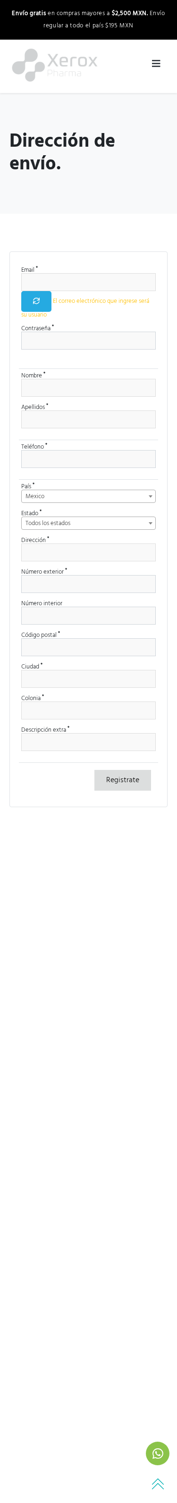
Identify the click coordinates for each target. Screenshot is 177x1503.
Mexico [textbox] (34, 496)
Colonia (32, 698)
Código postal (40, 635)
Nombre (33, 376)
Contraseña (37, 329)
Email (29, 270)
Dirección (35, 540)
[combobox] (88, 496)
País (27, 487)
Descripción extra (45, 730)
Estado (31, 513)
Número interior (41, 604)
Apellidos (34, 407)
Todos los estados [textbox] (47, 523)
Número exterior (44, 572)
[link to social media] (157, 1453)
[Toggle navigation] (156, 66)
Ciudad (31, 667)
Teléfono (34, 447)
